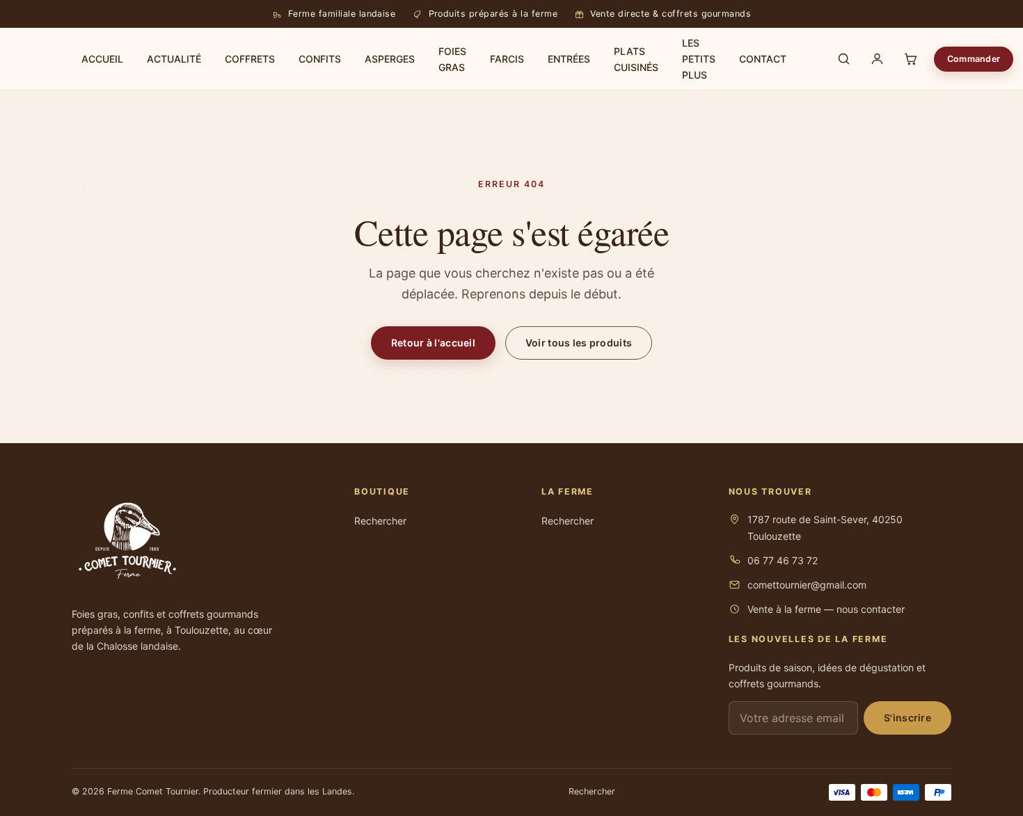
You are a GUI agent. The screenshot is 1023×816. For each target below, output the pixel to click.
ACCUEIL (102, 59)
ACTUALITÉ (174, 59)
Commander (973, 59)
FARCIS (507, 59)
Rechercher (380, 521)
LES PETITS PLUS (698, 59)
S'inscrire (907, 717)
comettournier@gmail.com (806, 585)
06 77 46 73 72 (782, 560)
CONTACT (762, 59)
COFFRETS (250, 59)
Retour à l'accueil (433, 343)
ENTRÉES (569, 59)
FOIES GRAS (452, 59)
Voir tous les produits (578, 343)
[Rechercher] (843, 59)
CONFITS (320, 59)
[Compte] (877, 59)
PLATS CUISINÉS (636, 59)
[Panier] (910, 59)
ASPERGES (390, 59)
